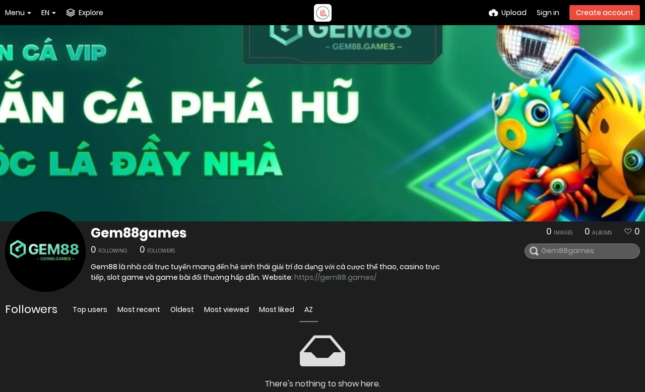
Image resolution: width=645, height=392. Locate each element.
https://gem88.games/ (335, 277)
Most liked (276, 309)
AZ (308, 309)
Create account (604, 13)
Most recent (138, 309)
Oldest (182, 309)
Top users (90, 309)
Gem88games (138, 233)
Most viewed (226, 309)
